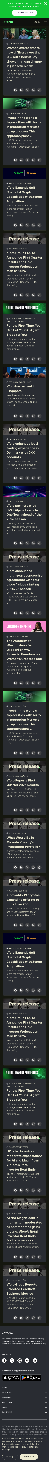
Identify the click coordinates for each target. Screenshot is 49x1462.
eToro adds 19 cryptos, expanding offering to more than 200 (23, 899)
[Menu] (45, 22)
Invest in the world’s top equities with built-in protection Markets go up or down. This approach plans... (24, 127)
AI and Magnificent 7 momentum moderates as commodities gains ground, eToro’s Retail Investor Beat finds (24, 1227)
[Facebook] (4, 1360)
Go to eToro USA (24, 12)
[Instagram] (19, 1360)
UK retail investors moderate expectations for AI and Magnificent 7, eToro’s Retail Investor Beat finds (24, 1160)
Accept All (29, 1456)
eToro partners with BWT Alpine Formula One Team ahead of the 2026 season (24, 512)
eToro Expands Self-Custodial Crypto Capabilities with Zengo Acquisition (24, 194)
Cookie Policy (20, 1447)
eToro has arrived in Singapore (21, 389)
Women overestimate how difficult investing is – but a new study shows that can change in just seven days (24, 57)
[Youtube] (27, 1360)
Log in (37, 22)
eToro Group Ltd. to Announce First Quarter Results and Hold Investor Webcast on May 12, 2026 (24, 262)
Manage (10, 1456)
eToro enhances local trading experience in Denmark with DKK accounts (23, 450)
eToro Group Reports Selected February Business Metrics (22, 1289)
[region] (24, 1449)
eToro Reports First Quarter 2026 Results (23, 783)
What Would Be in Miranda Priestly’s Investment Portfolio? (23, 842)
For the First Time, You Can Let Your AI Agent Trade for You (24, 330)
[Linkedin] (35, 1360)
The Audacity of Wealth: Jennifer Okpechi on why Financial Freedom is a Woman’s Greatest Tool (24, 650)
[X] (27, 90)
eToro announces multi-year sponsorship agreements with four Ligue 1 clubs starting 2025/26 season (24, 580)
